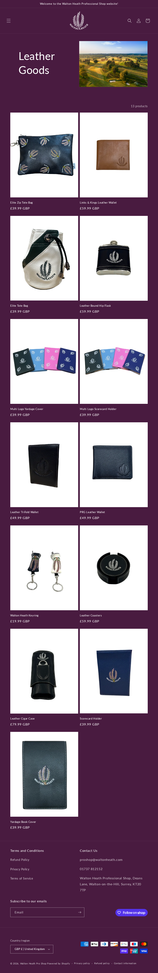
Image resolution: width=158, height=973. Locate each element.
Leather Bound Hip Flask (95, 305)
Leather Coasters (91, 615)
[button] (8, 20)
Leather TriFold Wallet (24, 512)
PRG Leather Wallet (92, 512)
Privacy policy (82, 963)
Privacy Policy (19, 869)
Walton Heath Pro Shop (33, 963)
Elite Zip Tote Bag (21, 202)
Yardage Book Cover (23, 821)
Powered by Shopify (58, 963)
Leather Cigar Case (22, 718)
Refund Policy (19, 859)
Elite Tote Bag (19, 305)
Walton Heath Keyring (24, 615)
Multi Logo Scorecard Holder (98, 409)
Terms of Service (21, 878)
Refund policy (102, 963)
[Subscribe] (79, 912)
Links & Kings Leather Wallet (98, 202)
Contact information (125, 963)
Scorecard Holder (91, 718)
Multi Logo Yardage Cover (26, 409)
